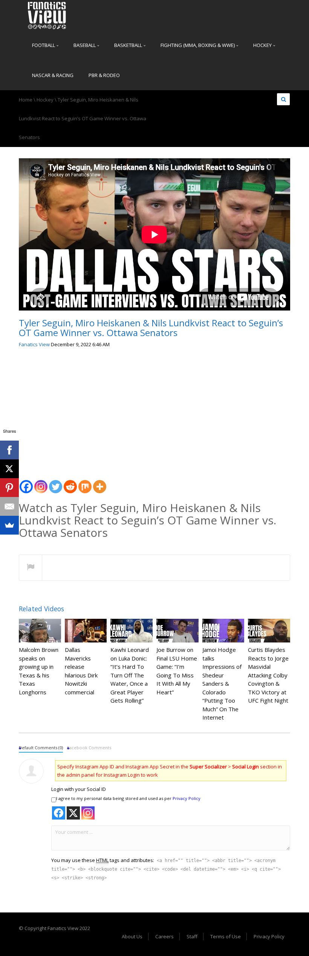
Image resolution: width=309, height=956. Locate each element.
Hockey (263, 45)
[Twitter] (55, 482)
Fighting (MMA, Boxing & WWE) (198, 45)
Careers (164, 936)
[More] (99, 482)
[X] (9, 468)
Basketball (128, 45)
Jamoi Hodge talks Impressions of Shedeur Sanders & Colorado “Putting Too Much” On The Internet (222, 683)
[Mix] (85, 482)
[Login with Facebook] (58, 813)
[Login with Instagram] (88, 813)
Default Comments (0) (41, 747)
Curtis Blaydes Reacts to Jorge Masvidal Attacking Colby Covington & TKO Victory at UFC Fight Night (268, 675)
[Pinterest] (9, 487)
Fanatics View (34, 344)
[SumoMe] (9, 525)
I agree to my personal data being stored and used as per (128, 798)
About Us (132, 936)
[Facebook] (26, 482)
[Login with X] (73, 813)
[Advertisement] (154, 411)
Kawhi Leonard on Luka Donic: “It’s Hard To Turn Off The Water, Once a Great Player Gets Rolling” (129, 675)
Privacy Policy (186, 798)
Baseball (85, 45)
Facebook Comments (89, 747)
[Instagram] (40, 482)
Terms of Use (225, 936)
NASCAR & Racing (52, 75)
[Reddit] (70, 482)
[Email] (9, 506)
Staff (192, 936)
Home (25, 99)
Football (44, 45)
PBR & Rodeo (104, 75)
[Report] (30, 568)
